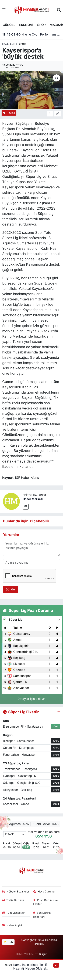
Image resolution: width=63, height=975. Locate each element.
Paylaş (11, 113)
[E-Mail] (26, 507)
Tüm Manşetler (15, 912)
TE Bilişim (41, 954)
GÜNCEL (9, 25)
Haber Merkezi (33, 499)
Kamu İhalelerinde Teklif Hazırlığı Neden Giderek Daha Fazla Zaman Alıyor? (31, 968)
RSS (10, 942)
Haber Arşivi (14, 925)
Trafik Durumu (15, 900)
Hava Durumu (46, 891)
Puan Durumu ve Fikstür (45, 902)
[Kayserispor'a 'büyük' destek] (31, 90)
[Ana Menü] (4, 10)
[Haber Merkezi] (11, 501)
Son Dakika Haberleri (42, 914)
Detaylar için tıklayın (32, 699)
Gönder (10, 589)
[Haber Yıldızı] (31, 9)
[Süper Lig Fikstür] (58, 712)
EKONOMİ (26, 25)
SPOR (41, 25)
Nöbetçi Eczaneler (18, 891)
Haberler (8, 43)
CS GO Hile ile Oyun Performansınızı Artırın (31, 34)
